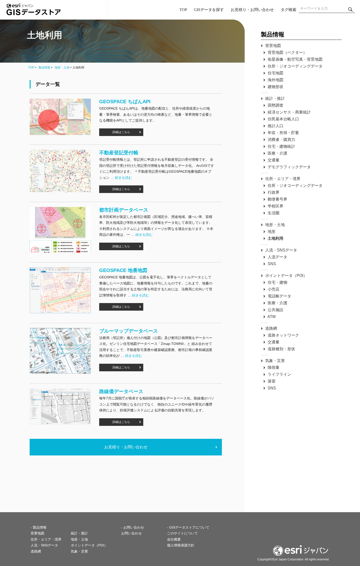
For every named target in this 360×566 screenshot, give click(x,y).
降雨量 (273, 367)
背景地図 (273, 46)
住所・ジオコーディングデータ (295, 66)
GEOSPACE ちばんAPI (125, 101)
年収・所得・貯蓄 (283, 133)
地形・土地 (62, 67)
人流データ (277, 257)
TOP (183, 10)
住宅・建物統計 (281, 146)
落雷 (272, 381)
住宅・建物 (277, 282)
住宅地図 (275, 73)
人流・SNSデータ (281, 250)
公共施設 (275, 310)
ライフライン (279, 374)
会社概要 (174, 539)
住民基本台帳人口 (283, 119)
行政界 (273, 192)
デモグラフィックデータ (289, 167)
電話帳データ (279, 296)
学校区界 (275, 206)
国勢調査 (275, 105)
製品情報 (44, 67)
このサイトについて (182, 533)
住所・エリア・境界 (282, 179)
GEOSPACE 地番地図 (123, 270)
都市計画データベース (123, 210)
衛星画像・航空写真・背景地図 (295, 59)
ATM (271, 317)
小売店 (273, 289)
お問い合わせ (131, 533)
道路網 (271, 328)
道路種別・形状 (281, 349)
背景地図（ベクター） (287, 52)
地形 (272, 231)
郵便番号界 (277, 199)
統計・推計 (275, 98)
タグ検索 (288, 10)
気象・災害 (275, 361)
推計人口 (275, 126)
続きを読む (123, 178)
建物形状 (275, 87)
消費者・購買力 (281, 139)
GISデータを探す (209, 10)
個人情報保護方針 (180, 545)
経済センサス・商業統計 (289, 112)
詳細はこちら (121, 132)
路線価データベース (121, 391)
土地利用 (275, 238)
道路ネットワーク (283, 335)
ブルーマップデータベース (128, 331)
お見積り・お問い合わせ (252, 10)
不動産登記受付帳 (118, 152)
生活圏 (273, 213)
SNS (272, 264)
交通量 (273, 160)
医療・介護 (277, 153)
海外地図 (275, 80)
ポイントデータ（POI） (286, 275)
